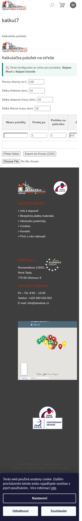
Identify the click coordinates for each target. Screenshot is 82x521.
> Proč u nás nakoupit (31, 236)
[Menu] (73, 5)
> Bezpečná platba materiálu (36, 215)
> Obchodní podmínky (32, 221)
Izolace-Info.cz (51, 464)
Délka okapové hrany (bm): (19, 99)
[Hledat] (52, 5)
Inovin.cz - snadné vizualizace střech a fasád (40, 468)
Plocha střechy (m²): (15, 81)
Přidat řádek (11, 153)
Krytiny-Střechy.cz (29, 464)
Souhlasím (59, 511)
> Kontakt (24, 231)
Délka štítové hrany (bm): (18, 108)
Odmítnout (20, 511)
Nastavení (39, 498)
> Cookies (24, 226)
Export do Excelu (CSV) (40, 153)
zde (53, 488)
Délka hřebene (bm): (15, 90)
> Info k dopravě (28, 210)
